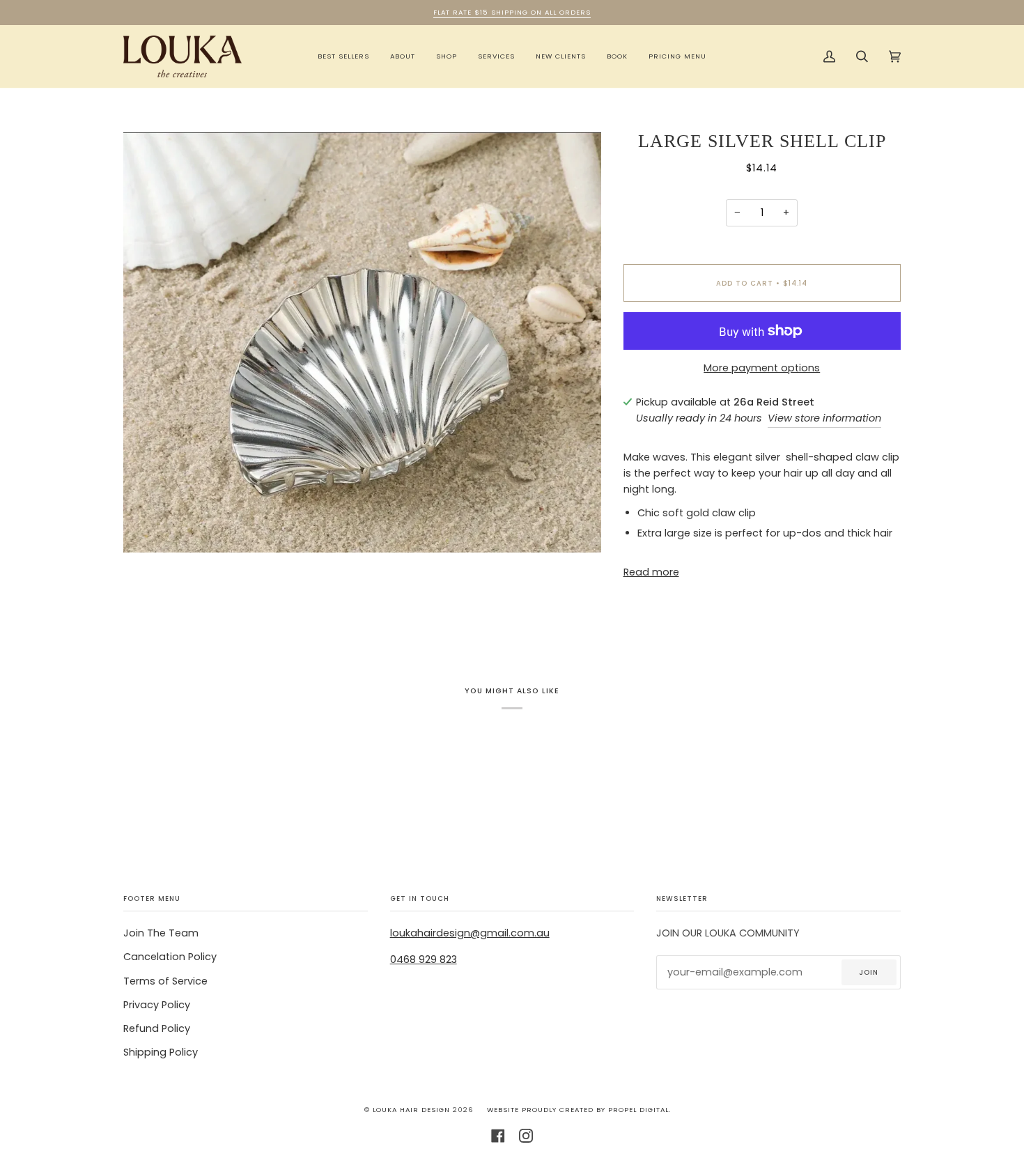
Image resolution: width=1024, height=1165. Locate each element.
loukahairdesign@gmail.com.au (470, 933)
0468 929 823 (423, 959)
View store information (824, 418)
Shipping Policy (160, 1052)
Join (868, 972)
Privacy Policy (156, 1005)
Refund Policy (156, 1028)
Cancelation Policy (170, 957)
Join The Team (161, 933)
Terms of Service (165, 981)
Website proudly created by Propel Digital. (579, 1109)
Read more (651, 572)
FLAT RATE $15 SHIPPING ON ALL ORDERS (512, 12)
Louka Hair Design (411, 1109)
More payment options (762, 368)
